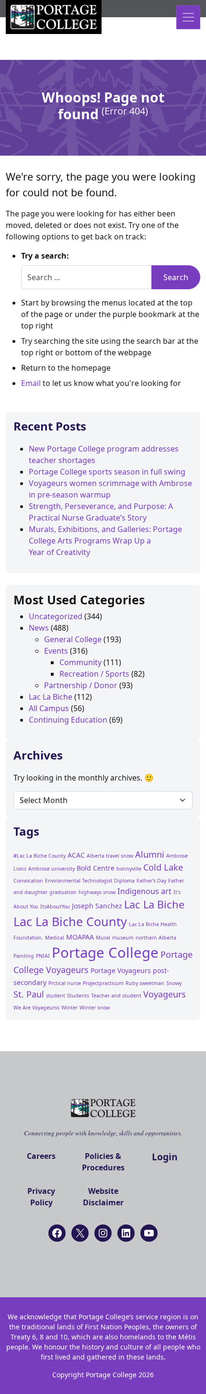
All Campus (49, 708)
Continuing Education (68, 719)
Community (80, 662)
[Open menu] (188, 17)
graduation (63, 892)
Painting (23, 955)
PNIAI (43, 955)
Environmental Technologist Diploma (90, 880)
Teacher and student (116, 995)
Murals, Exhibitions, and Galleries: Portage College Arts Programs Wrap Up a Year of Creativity (105, 540)
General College (73, 639)
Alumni (149, 854)
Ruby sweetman (145, 983)
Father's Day (151, 880)
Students (78, 995)
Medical (54, 937)
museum (123, 937)
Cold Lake (163, 867)
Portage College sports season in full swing (107, 471)
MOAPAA (80, 936)
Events (56, 651)
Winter (69, 1007)
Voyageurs (164, 994)
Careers (41, 1156)
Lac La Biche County (70, 921)
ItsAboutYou (55, 906)
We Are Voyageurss (36, 1007)
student (55, 995)
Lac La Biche (50, 696)
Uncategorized (55, 616)
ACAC (76, 855)
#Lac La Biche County (39, 855)
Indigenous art (144, 891)
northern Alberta (156, 937)
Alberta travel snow (110, 855)
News (39, 628)
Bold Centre (95, 868)
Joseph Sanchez (97, 905)
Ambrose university (51, 868)
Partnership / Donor (80, 685)
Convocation (28, 880)
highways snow (97, 892)
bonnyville (128, 868)
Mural (103, 937)
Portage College (105, 952)
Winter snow (95, 1007)
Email (31, 383)
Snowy (174, 983)
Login (165, 1156)
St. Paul (28, 994)
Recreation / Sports (94, 674)
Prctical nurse (64, 983)
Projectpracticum (103, 983)
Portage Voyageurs (121, 970)
